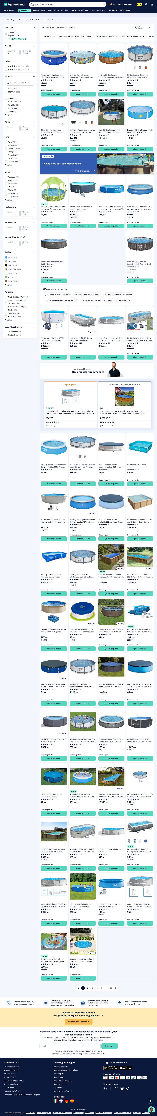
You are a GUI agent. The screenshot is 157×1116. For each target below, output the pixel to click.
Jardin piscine (13, 20)
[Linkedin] (105, 1088)
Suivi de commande (11, 1066)
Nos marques (59, 1077)
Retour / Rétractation (12, 1070)
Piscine (32, 20)
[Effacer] (104, 4)
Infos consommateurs (122, 1113)
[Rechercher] (31, 4)
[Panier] (151, 4)
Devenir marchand (11, 1084)
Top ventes (58, 1087)
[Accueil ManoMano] (14, 4)
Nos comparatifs (60, 1073)
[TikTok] (127, 1088)
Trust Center (79, 1113)
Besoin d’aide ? (9, 1073)
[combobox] (143, 27)
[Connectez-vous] (146, 4)
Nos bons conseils (61, 1066)
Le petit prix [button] (69, 384)
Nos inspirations (60, 1084)
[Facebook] (111, 1088)
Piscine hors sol (41, 20)
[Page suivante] (115, 988)
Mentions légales (44, 1113)
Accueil (5, 20)
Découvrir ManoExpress (63, 1091)
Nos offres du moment (62, 1080)
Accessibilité (147, 1113)
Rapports (137, 1113)
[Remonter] (150, 1101)
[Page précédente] (78, 988)
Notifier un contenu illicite (14, 1080)
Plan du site (30, 1113)
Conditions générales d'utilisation (98, 1113)
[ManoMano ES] (72, 1101)
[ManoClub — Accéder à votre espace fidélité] (139, 4)
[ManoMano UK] (61, 1101)
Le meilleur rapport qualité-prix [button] (123, 384)
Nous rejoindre (9, 1087)
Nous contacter (10, 1077)
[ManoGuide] (151, 1110)
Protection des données (62, 1113)
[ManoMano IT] (55, 1101)
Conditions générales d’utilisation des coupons (22, 1094)
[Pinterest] (116, 1088)
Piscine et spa (23, 20)
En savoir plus (100, 1054)
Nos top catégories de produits (66, 1070)
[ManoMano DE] (66, 1101)
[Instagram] (122, 1088)
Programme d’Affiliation (13, 1091)
